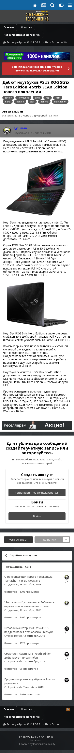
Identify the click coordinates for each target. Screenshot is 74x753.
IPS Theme (25, 737)
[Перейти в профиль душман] (7, 131)
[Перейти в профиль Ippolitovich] (67, 628)
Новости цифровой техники (40, 115)
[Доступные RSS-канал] (68, 709)
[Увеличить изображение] (37, 187)
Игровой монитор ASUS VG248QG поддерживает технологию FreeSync (28, 630)
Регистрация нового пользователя (37, 492)
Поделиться (19, 539)
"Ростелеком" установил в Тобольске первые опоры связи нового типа (29, 604)
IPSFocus (39, 737)
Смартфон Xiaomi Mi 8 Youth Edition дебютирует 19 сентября (27, 656)
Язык (50, 737)
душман (17, 111)
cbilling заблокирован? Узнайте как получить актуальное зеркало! (37, 68)
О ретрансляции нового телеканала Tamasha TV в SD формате (28, 579)
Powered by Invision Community (37, 744)
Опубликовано (32, 133)
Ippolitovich (15, 636)
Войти (37, 516)
